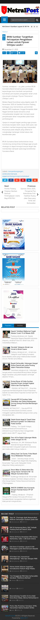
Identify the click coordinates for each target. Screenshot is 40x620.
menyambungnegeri (15, 171)
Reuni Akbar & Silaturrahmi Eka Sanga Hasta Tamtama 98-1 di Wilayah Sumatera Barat (22, 472)
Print (14, 53)
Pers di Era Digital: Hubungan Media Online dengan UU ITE (23, 439)
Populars (8, 325)
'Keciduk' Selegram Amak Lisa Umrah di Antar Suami (22, 348)
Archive (20, 325)
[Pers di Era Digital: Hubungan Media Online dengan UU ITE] (6, 440)
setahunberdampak (9, 174)
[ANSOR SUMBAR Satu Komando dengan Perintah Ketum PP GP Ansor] (6, 490)
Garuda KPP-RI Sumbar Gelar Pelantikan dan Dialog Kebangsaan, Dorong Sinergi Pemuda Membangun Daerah (24, 402)
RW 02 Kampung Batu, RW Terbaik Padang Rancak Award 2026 (23, 528)
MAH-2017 (24, 618)
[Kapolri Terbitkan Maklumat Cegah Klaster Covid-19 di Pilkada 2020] (6, 334)
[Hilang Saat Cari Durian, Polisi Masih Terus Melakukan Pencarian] (6, 456)
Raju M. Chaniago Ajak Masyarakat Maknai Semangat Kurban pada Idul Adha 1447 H (24, 519)
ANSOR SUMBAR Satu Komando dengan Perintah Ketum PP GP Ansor (23, 490)
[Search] (37, 20)
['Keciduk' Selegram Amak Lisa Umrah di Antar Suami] (6, 350)
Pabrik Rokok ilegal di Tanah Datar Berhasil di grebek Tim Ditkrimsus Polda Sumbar (23, 422)
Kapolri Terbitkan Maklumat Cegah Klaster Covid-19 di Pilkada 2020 (23, 332)
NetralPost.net (10, 616)
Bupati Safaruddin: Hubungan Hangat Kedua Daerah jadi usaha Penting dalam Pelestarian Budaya (24, 365)
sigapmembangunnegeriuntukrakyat (15, 176)
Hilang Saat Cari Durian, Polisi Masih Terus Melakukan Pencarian (24, 455)
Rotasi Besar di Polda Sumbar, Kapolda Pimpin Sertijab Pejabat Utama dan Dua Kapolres (22, 383)
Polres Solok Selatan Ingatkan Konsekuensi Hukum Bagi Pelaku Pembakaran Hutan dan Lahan (22, 569)
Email (22, 53)
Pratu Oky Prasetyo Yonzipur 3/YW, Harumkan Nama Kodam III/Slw (23, 607)
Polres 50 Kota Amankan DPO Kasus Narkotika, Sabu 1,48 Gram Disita (23, 538)
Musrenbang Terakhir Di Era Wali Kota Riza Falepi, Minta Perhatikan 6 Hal (24, 598)
